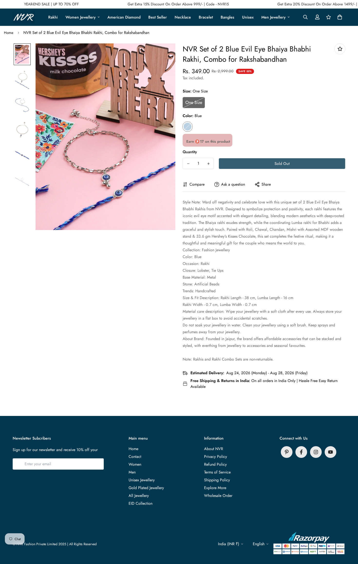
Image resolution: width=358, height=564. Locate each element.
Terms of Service (217, 472)
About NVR (213, 449)
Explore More (215, 488)
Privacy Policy (215, 456)
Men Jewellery (273, 17)
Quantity (190, 152)
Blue (187, 126)
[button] (338, 17)
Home (8, 32)
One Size (193, 102)
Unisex (248, 17)
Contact (135, 456)
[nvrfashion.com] (24, 17)
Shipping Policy (217, 480)
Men (132, 472)
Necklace (183, 17)
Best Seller (157, 17)
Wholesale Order (218, 495)
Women (135, 464)
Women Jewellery (81, 17)
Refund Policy (215, 464)
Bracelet (206, 17)
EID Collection (140, 503)
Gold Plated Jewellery (146, 488)
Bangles (227, 17)
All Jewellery (139, 495)
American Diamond (124, 17)
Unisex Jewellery (142, 480)
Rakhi (53, 17)
